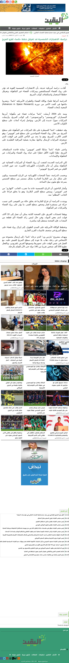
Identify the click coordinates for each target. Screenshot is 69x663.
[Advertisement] (34, 496)
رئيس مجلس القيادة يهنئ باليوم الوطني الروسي (50, 525)
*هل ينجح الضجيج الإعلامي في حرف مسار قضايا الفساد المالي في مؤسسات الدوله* (40, 515)
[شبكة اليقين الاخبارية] (34, 451)
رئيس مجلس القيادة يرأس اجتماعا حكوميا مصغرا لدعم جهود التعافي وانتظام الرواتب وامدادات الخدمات (34, 532)
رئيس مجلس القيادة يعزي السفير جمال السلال (51, 518)
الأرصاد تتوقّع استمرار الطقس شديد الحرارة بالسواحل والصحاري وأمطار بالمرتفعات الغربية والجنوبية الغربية (33, 535)
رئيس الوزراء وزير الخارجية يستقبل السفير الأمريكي (49, 538)
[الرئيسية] (59, 28)
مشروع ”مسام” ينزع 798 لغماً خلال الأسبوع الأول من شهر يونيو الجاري (44, 545)
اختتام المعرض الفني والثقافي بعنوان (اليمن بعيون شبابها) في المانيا (44, 551)
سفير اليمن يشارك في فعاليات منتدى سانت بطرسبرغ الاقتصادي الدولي (44, 555)
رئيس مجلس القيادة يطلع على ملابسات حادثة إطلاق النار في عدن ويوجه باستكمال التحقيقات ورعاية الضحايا (33, 528)
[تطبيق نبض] (34, 474)
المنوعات (64, 35)
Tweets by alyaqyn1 (63, 625)
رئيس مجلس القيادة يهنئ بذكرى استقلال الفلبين (50, 522)
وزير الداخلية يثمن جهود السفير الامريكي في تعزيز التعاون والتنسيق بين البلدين (41, 548)
